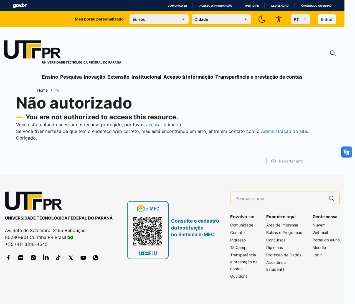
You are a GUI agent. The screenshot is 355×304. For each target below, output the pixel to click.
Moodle (319, 247)
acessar (154, 124)
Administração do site (284, 131)
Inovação (94, 77)
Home (42, 90)
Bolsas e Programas (284, 232)
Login (318, 255)
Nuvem (319, 225)
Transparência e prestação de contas (259, 77)
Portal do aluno (326, 240)
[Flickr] (20, 257)
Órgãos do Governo (316, 5)
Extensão (118, 77)
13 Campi (238, 247)
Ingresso (238, 240)
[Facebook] (8, 257)
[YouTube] (83, 257)
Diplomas (274, 247)
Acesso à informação (215, 5)
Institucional (146, 77)
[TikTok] (58, 257)
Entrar (327, 19)
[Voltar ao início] (35, 202)
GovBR (20, 5)
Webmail (320, 232)
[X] (70, 257)
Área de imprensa (282, 225)
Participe (252, 5)
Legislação (280, 5)
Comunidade (241, 225)
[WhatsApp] (95, 257)
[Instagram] (33, 257)
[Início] (62, 53)
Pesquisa (71, 77)
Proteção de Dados (283, 255)
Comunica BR (177, 5)
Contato (237, 232)
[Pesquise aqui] (331, 198)
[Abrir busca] (333, 53)
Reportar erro (291, 161)
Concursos (275, 240)
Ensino (50, 77)
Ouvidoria (239, 276)
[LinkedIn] (45, 257)
